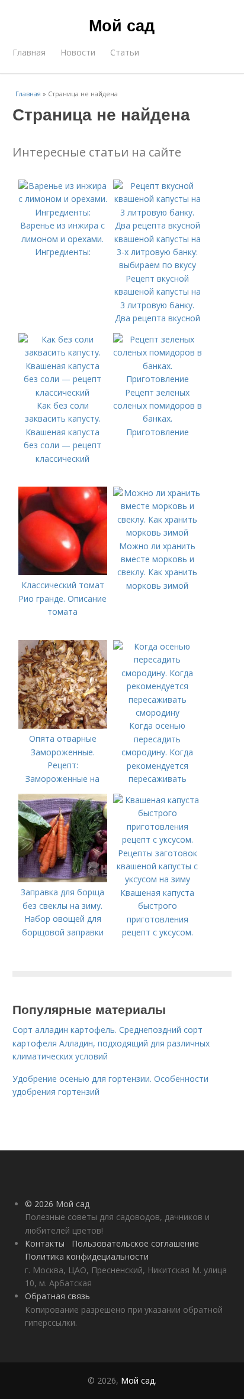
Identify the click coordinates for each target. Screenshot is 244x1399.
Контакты (45, 1243)
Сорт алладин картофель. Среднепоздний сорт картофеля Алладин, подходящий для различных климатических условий (111, 1043)
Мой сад (122, 25)
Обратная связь (57, 1296)
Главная (29, 52)
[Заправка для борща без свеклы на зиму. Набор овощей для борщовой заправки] (62, 879)
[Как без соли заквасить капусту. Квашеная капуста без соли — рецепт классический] (62, 392)
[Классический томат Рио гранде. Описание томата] (62, 572)
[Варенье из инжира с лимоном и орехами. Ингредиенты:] (62, 212)
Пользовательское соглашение (135, 1243)
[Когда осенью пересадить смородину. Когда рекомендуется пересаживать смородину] (157, 712)
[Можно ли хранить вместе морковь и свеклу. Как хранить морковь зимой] (157, 532)
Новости (77, 52)
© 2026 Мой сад (57, 1203)
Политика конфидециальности (87, 1256)
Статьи (124, 52)
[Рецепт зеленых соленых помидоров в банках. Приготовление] (157, 378)
